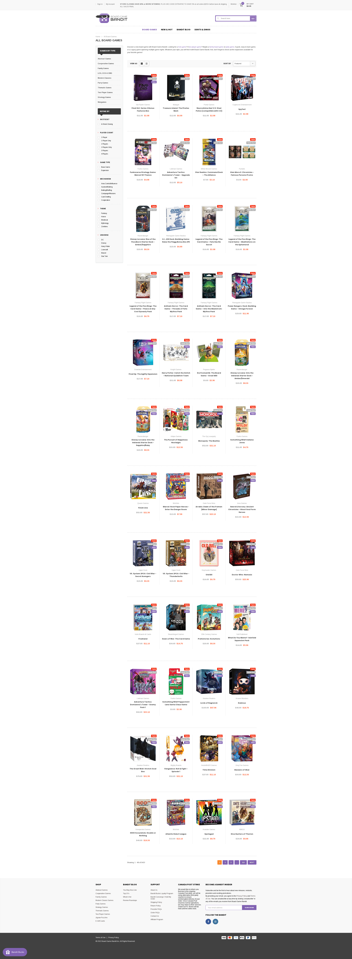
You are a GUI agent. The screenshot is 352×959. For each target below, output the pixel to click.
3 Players (104, 151)
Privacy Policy (242, 896)
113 (243, 862)
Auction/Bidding (106, 187)
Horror (103, 217)
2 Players (104, 144)
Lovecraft (104, 250)
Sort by (227, 63)
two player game (195, 47)
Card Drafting (106, 197)
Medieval (104, 220)
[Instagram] (215, 921)
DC (102, 240)
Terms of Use (101, 937)
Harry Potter (105, 246)
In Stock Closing (107, 124)
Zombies (104, 227)
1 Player (104, 137)
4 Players (104, 154)
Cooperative (105, 200)
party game (230, 47)
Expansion (105, 170)
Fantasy (104, 213)
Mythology (105, 223)
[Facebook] (208, 921)
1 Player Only (106, 141)
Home (98, 37)
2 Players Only (106, 147)
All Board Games (110, 37)
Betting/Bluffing (106, 190)
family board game (216, 47)
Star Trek (104, 256)
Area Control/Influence (109, 184)
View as (133, 63)
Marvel (103, 253)
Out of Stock (143, 123)
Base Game (105, 167)
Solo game (182, 47)
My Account (110, 4)
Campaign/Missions (108, 193)
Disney (103, 243)
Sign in (100, 4)
